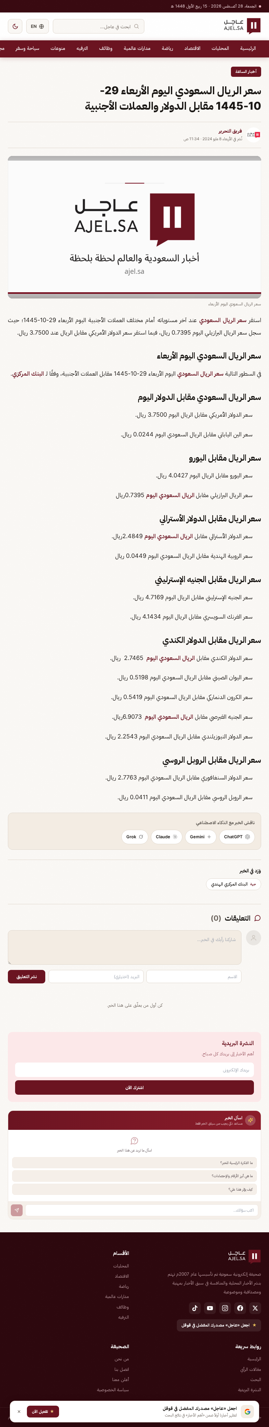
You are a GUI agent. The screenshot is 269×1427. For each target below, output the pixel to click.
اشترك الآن (134, 1087)
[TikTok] (195, 1308)
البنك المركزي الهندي (233, 884)
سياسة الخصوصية (113, 1389)
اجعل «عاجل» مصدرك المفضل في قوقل (219, 1325)
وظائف (106, 48)
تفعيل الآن (43, 1411)
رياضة (167, 48)
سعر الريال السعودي (222, 320)
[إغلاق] (19, 1412)
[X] (255, 1308)
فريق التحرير (230, 131)
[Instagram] (225, 1308)
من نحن (121, 1358)
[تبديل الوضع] (15, 26)
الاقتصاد (192, 48)
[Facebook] (240, 1308)
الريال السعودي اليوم (171, 495)
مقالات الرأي (250, 1369)
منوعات (58, 48)
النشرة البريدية (249, 1389)
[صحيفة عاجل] (242, 26)
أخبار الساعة (246, 71)
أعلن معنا (120, 1379)
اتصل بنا (121, 1369)
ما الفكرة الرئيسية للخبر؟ (236, 1162)
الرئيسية (248, 48)
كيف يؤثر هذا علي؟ (241, 1189)
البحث (255, 1379)
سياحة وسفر (27, 48)
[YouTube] (210, 1308)
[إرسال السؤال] (17, 1210)
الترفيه (82, 48)
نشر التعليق (26, 976)
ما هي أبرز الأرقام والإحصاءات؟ (232, 1176)
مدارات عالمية (137, 48)
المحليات (220, 48)
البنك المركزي (28, 373)
